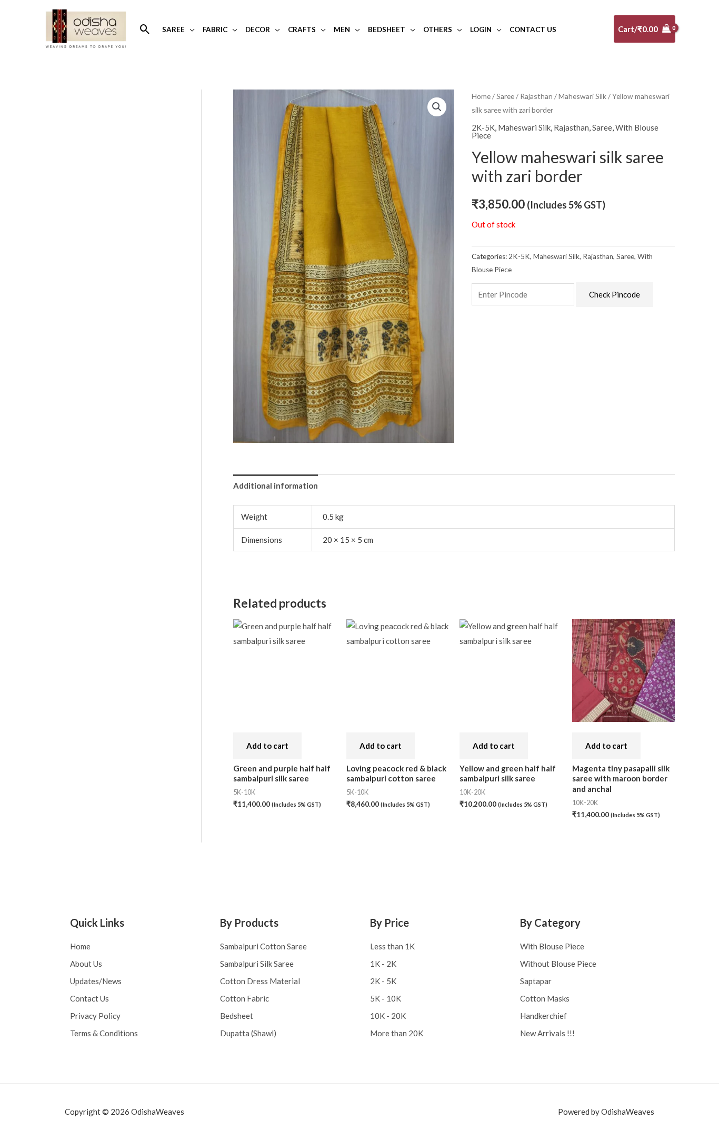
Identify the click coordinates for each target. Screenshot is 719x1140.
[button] (145, 29)
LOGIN (481, 29)
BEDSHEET (386, 29)
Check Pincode (614, 294)
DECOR (257, 29)
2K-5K (483, 127)
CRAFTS (302, 29)
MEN (342, 29)
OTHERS (437, 29)
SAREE (173, 29)
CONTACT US (533, 29)
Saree (505, 96)
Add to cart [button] (267, 745)
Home (481, 96)
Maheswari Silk (582, 96)
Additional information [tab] (275, 485)
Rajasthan (536, 96)
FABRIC (215, 29)
